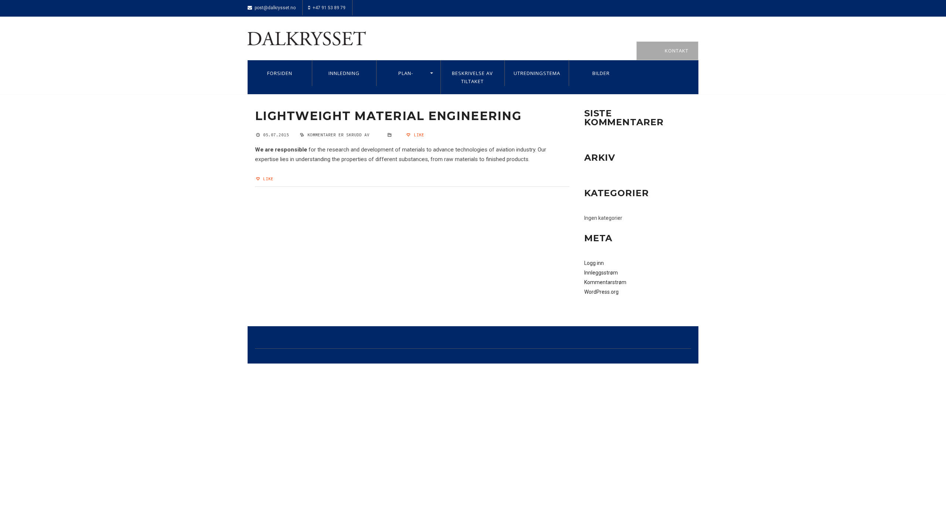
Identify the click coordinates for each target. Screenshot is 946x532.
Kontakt (676, 50)
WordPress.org (601, 292)
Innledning (344, 73)
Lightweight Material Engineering (388, 116)
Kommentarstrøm (605, 282)
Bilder (601, 73)
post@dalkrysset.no (275, 7)
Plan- (405, 73)
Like (417, 134)
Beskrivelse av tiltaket (472, 77)
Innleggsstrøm (601, 273)
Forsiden (279, 73)
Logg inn (594, 263)
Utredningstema (537, 73)
